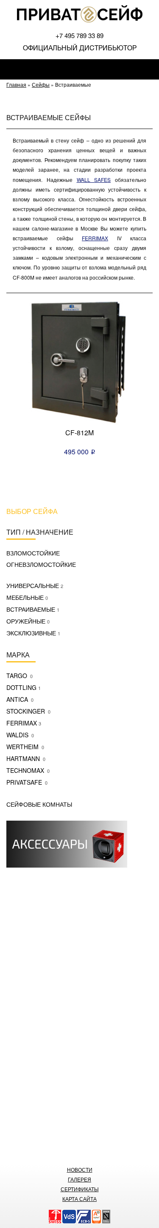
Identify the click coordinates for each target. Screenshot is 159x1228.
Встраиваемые (32, 609)
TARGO (19, 675)
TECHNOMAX (28, 770)
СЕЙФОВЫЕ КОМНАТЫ (39, 804)
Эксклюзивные (33, 633)
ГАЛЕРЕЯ (79, 1179)
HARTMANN (25, 758)
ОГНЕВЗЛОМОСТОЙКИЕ (41, 564)
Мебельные (27, 597)
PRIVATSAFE (26, 782)
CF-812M (79, 432)
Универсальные (34, 585)
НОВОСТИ (79, 1169)
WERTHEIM (25, 746)
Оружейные (28, 621)
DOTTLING (23, 687)
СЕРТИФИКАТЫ (80, 1188)
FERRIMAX (23, 723)
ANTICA (19, 699)
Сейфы (41, 84)
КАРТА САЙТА (79, 1198)
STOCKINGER (28, 711)
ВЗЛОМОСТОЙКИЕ (33, 553)
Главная (16, 84)
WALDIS (20, 735)
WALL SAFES (94, 179)
